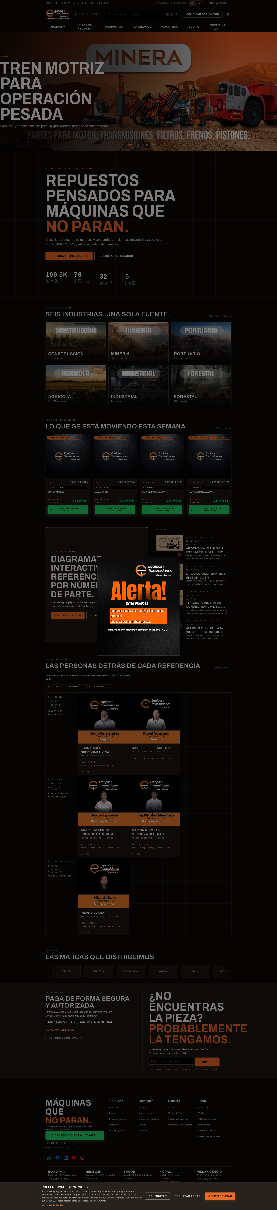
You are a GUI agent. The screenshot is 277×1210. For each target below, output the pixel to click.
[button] (138, 606)
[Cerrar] (179, 554)
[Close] (175, 558)
